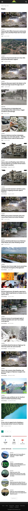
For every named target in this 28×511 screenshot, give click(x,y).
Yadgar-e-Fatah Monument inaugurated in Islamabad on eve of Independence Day (18, 465)
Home (2, 5)
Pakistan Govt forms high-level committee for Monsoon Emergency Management (14, 266)
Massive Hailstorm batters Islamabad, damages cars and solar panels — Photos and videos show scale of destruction (13, 136)
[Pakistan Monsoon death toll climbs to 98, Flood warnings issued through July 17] (14, 72)
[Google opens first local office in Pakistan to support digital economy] (5, 455)
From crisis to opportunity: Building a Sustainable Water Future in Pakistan (12, 423)
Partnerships (22, 505)
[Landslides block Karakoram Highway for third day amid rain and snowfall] (14, 334)
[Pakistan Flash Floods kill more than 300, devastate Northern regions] (14, 46)
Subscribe (23, 439)
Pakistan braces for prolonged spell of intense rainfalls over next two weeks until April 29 (12, 319)
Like (5, 439)
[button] (26, 2)
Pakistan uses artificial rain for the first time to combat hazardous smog (13, 397)
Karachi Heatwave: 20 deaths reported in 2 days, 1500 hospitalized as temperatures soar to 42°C (14, 293)
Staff (2, 36)
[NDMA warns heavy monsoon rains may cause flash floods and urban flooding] (14, 204)
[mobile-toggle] (2, 2)
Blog (2, 420)
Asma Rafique (4, 167)
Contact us (11, 507)
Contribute (17, 507)
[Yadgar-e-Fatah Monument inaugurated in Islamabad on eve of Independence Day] (5, 464)
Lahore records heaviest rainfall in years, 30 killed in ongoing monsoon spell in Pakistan (13, 190)
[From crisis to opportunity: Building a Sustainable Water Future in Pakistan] (14, 411)
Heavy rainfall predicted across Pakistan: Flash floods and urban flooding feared (13, 241)
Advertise (17, 505)
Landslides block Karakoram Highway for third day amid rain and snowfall (13, 345)
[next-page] (10, 431)
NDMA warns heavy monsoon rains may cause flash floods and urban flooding (12, 216)
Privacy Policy (11, 505)
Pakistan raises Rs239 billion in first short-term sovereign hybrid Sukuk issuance (18, 493)
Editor (2, 86)
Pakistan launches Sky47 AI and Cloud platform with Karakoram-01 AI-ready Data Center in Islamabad (18, 483)
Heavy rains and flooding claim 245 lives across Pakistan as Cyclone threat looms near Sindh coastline (13, 163)
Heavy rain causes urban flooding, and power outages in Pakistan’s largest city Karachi (13, 372)
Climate (3, 29)
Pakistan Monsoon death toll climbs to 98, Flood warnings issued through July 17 (13, 83)
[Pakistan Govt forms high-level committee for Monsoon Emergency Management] (14, 255)
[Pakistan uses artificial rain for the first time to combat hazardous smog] (14, 386)
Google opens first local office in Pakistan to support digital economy (17, 455)
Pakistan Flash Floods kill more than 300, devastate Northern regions (13, 58)
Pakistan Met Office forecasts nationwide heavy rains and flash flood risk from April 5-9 (13, 32)
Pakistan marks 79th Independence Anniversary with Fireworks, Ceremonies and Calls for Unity (18, 474)
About (7, 505)
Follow (14, 439)
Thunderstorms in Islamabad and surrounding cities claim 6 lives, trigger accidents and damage (13, 110)
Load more (14, 498)
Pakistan (3, 106)
